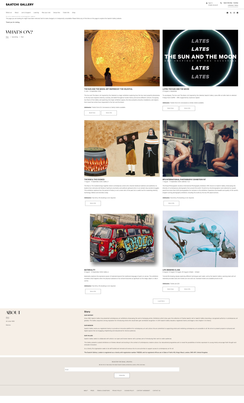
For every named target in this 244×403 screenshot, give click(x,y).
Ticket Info (66, 12)
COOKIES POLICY (129, 390)
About (17, 12)
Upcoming (15, 37)
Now (7, 37)
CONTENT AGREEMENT (143, 390)
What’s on (9, 12)
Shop (73, 12)
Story (7, 317)
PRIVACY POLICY (117, 390)
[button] (161, 301)
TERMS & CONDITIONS (103, 390)
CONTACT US (156, 390)
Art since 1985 (10, 321)
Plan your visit (46, 12)
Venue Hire (56, 12)
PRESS (92, 390)
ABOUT (86, 390)
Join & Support (26, 12)
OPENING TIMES (233, 5)
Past (22, 37)
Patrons (8, 325)
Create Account (213, 5)
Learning (36, 12)
